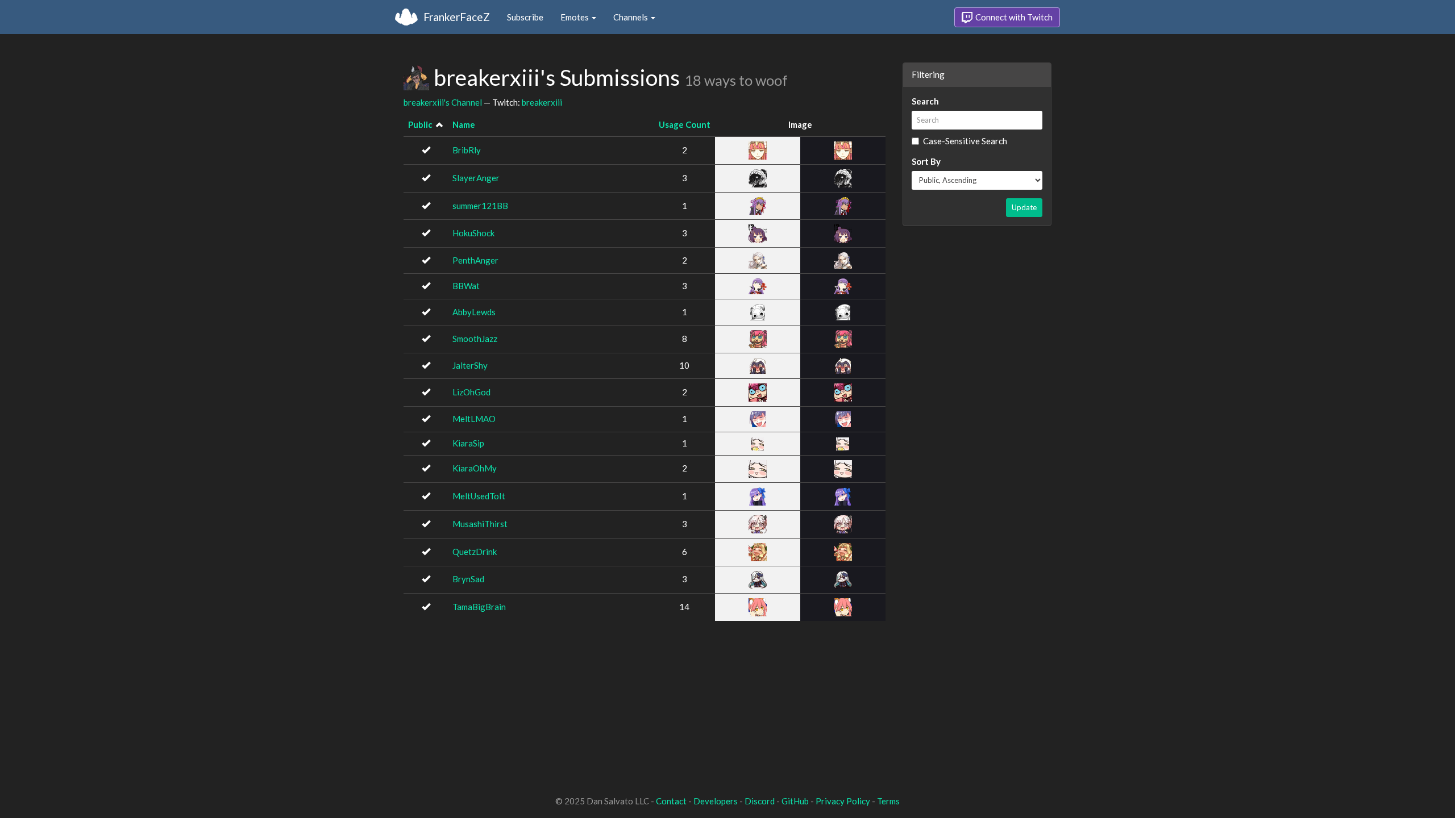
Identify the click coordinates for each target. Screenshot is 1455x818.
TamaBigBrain (479, 607)
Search (925, 101)
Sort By (926, 161)
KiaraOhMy (474, 468)
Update (1024, 207)
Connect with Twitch (1013, 17)
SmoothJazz (474, 338)
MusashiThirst (480, 524)
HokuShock (473, 233)
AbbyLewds (474, 312)
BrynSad (468, 579)
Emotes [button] (575, 17)
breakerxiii (542, 102)
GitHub (795, 801)
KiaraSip (468, 443)
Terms (888, 801)
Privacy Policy (843, 801)
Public (420, 124)
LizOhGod (471, 392)
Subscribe (525, 17)
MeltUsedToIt (478, 496)
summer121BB (480, 206)
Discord (760, 801)
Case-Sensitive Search (965, 141)
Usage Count (684, 124)
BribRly (466, 150)
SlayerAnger (476, 178)
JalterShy (470, 365)
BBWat (466, 286)
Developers (715, 801)
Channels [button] (631, 17)
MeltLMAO (474, 419)
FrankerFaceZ (456, 16)
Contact (671, 801)
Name (463, 124)
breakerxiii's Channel (443, 102)
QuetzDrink (474, 551)
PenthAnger (475, 260)
